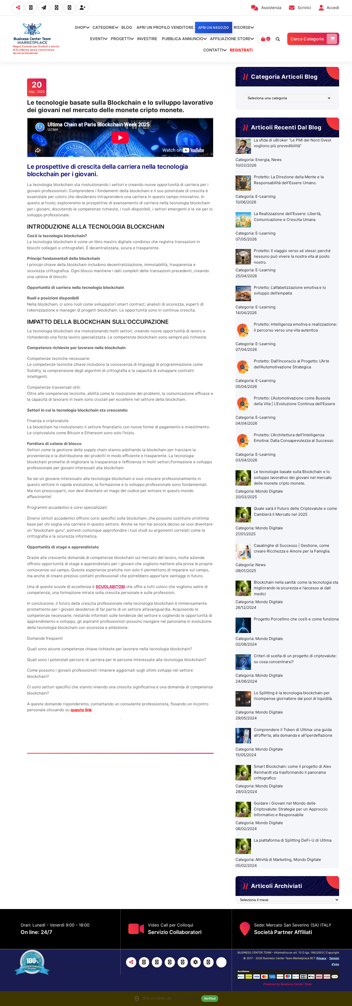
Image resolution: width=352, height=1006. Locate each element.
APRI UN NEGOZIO (213, 27)
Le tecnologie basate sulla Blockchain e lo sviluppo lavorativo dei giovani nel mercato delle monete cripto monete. (120, 106)
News (276, 159)
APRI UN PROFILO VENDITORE (165, 27)
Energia (262, 159)
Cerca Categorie (307, 38)
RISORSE (242, 27)
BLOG (126, 27)
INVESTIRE (147, 38)
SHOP (80, 27)
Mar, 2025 (37, 87)
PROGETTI (120, 38)
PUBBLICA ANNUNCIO (182, 38)
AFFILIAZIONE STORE (230, 38)
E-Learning (265, 196)
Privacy (321, 958)
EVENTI (97, 38)
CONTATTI (213, 50)
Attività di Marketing (273, 859)
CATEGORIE (104, 27)
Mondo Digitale (269, 491)
